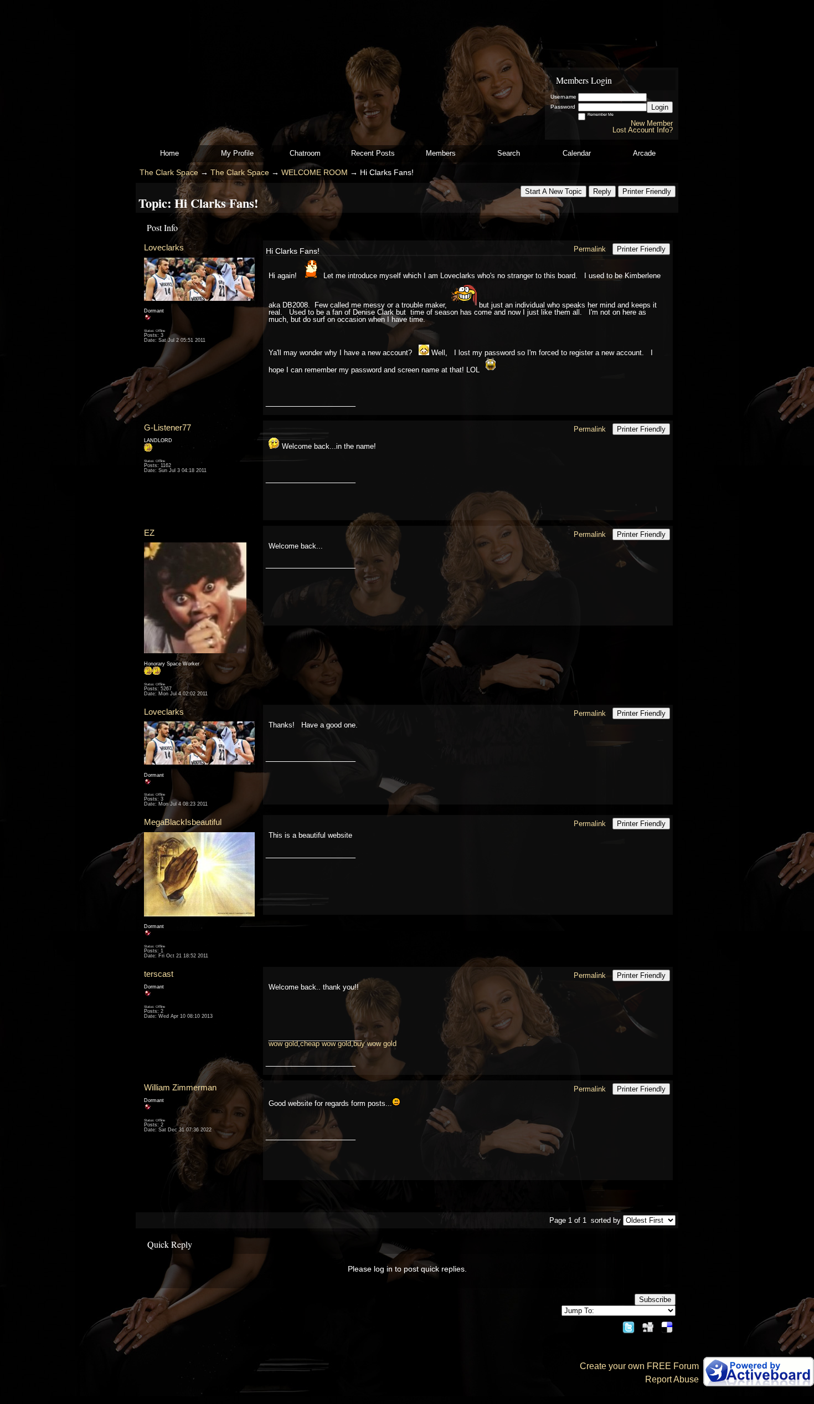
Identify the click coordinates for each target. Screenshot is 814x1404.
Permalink (590, 249)
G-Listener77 (167, 427)
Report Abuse (672, 1379)
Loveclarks (164, 247)
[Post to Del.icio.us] (667, 1324)
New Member (652, 123)
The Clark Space (169, 172)
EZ (149, 532)
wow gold (283, 1043)
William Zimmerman (180, 1087)
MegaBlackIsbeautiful (182, 822)
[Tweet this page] (628, 1324)
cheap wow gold (325, 1043)
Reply (602, 191)
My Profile (237, 153)
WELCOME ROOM (314, 172)
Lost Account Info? (642, 130)
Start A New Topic (553, 191)
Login (659, 107)
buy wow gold (374, 1043)
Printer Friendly (646, 191)
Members (441, 153)
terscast (158, 973)
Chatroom (305, 153)
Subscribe (655, 1299)
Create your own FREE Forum (639, 1366)
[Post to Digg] (648, 1324)
